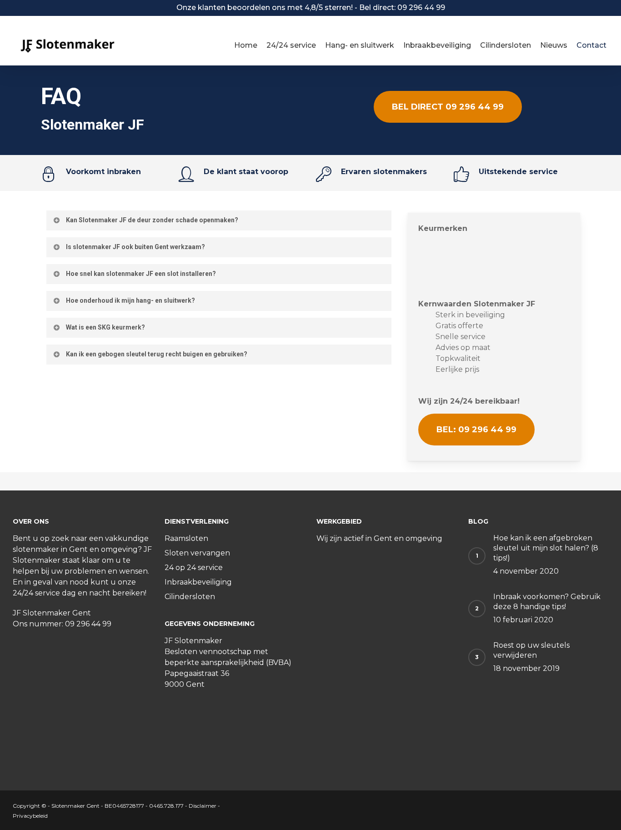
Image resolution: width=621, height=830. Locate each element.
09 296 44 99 (88, 624)
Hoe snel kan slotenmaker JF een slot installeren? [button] (141, 273)
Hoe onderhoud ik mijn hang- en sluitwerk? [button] (130, 300)
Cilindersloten (190, 596)
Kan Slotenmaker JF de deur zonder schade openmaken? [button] (152, 220)
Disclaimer (202, 805)
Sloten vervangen (197, 553)
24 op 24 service (194, 567)
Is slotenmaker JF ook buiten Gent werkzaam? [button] (135, 246)
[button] (448, 107)
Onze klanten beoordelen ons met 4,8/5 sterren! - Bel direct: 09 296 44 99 (310, 7)
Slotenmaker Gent (75, 805)
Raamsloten (186, 538)
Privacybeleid (30, 815)
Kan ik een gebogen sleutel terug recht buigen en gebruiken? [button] (156, 354)
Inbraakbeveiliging (198, 582)
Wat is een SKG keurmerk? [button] (105, 327)
